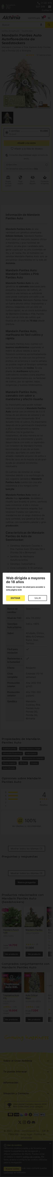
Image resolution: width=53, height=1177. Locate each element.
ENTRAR (15, 598)
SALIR (37, 598)
